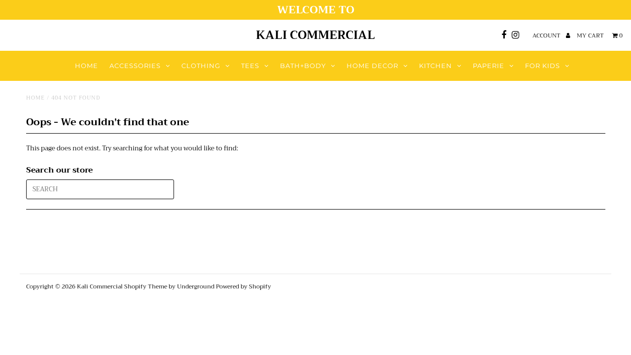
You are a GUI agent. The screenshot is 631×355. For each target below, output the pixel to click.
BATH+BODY (303, 66)
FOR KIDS (542, 66)
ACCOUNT (547, 35)
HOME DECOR (372, 66)
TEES (250, 66)
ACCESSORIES (135, 66)
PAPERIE (488, 66)
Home (35, 98)
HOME (86, 66)
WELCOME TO (315, 9)
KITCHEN (435, 66)
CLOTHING (200, 66)
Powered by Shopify (243, 286)
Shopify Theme (145, 286)
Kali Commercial (315, 35)
